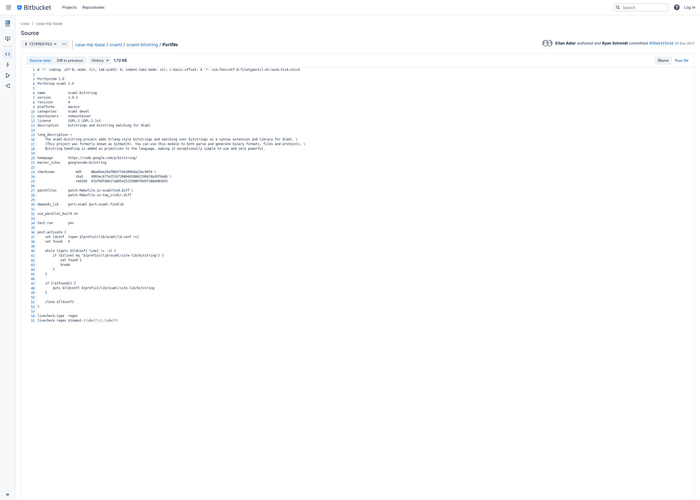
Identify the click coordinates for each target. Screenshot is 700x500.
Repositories (93, 7)
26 (33, 186)
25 (33, 181)
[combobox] (641, 7)
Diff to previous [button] (70, 60)
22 (33, 167)
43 (33, 265)
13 (33, 126)
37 (33, 237)
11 (33, 116)
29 (33, 200)
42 (33, 260)
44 (33, 270)
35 (33, 228)
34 (33, 223)
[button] (8, 7)
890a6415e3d (661, 43)
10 (33, 112)
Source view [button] (40, 60)
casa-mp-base (49, 23)
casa (25, 23)
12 (33, 121)
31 (33, 209)
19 (33, 153)
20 (33, 158)
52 (33, 307)
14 (33, 130)
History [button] (98, 60)
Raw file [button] (682, 60)
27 (33, 191)
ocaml (115, 44)
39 (33, 246)
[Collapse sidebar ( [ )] (7, 494)
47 (33, 284)
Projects (69, 7)
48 (33, 288)
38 (33, 242)
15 (33, 135)
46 (33, 279)
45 (33, 274)
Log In (689, 7)
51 (33, 302)
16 (33, 140)
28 (33, 195)
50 (33, 297)
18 (33, 149)
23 (33, 172)
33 (33, 218)
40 (33, 251)
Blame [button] (663, 60)
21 (33, 163)
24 (33, 177)
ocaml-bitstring (142, 44)
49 (33, 293)
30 (33, 205)
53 (33, 311)
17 (33, 144)
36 (33, 232)
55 (33, 321)
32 (33, 214)
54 (33, 316)
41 (33, 256)
